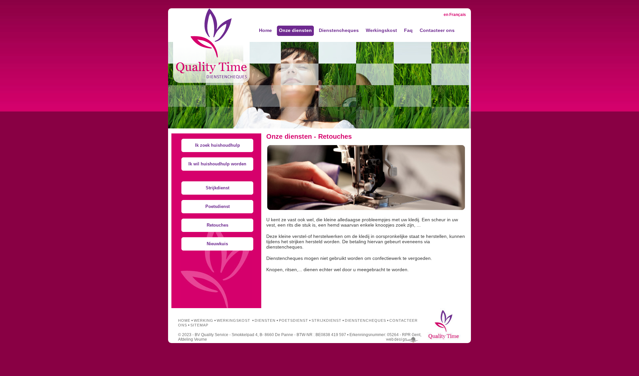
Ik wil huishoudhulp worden (217, 163)
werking (203, 320)
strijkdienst (326, 320)
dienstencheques (365, 320)
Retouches (217, 225)
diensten (265, 320)
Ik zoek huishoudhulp (217, 145)
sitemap (199, 325)
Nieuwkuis (217, 243)
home (184, 320)
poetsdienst (293, 320)
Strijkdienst (217, 187)
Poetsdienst (217, 206)
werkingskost (233, 320)
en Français (455, 14)
